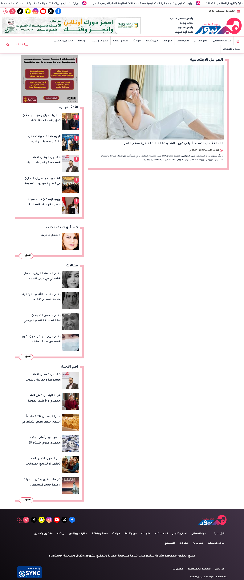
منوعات (167, 41)
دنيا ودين (198, 543)
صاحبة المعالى (222, 41)
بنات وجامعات (231, 49)
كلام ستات (183, 41)
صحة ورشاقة (120, 41)
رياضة (81, 41)
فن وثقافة (152, 41)
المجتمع (169, 543)
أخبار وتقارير (201, 41)
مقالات (183, 543)
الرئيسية (219, 533)
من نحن (220, 569)
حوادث (137, 41)
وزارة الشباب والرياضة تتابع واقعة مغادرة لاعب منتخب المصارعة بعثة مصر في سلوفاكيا (56, 3)
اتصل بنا (178, 569)
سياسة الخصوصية (199, 569)
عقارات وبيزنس (99, 41)
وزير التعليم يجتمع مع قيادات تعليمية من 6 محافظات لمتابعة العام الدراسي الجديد (173, 3)
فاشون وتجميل (63, 41)
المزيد (27, 255)
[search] (8, 45)
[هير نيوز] (218, 25)
